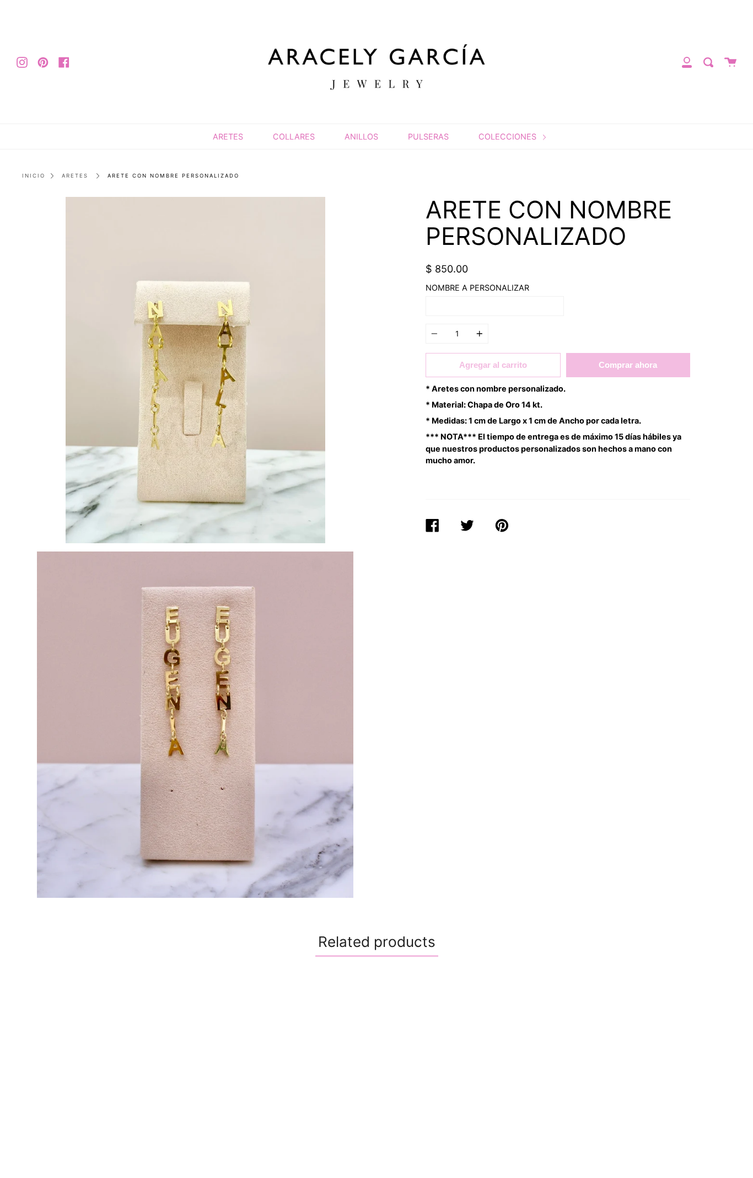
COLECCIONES (508, 136)
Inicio (33, 176)
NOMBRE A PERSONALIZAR (477, 287)
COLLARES (294, 136)
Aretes (75, 176)
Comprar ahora (628, 365)
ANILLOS (361, 136)
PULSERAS (428, 136)
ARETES (228, 136)
